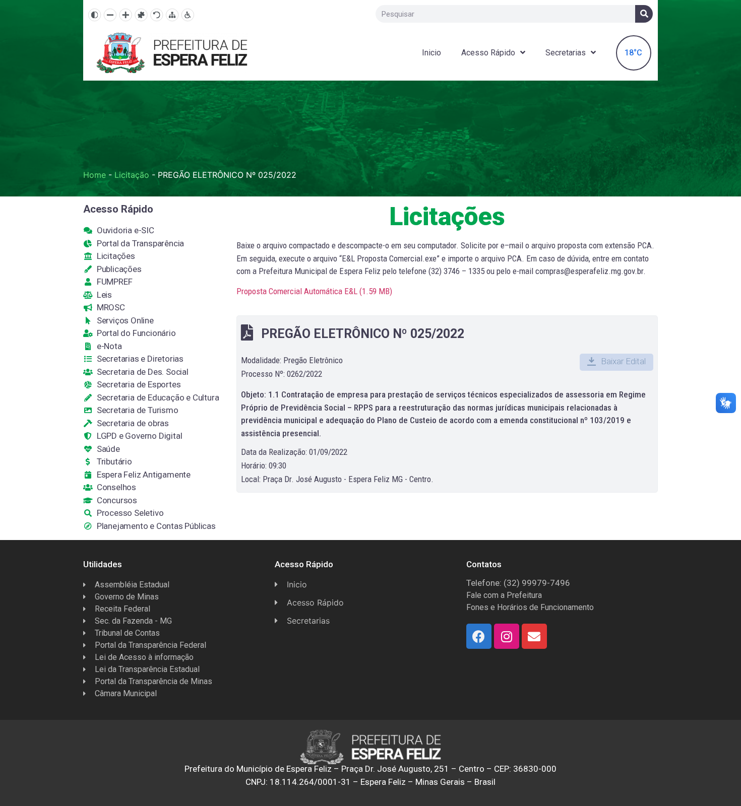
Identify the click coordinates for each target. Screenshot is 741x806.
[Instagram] (506, 636)
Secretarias (565, 52)
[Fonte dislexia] (141, 15)
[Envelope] (534, 636)
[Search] (644, 14)
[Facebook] (478, 636)
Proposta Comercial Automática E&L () (314, 291)
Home (94, 175)
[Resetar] (156, 15)
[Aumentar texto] (125, 15)
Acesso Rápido (488, 52)
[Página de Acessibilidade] (187, 15)
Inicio (431, 52)
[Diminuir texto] (110, 15)
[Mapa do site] (172, 15)
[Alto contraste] (94, 15)
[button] (616, 362)
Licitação (131, 175)
